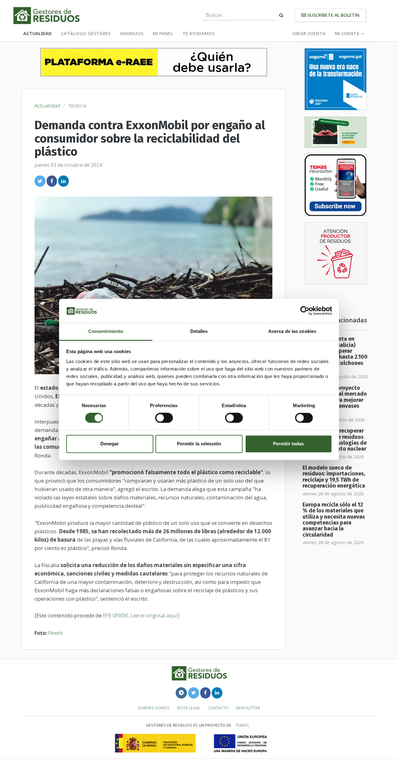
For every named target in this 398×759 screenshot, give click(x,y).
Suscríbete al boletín (332, 15)
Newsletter (248, 708)
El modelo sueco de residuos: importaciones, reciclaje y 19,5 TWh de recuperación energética (334, 477)
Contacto (218, 708)
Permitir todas (288, 443)
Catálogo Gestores (86, 33)
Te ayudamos (199, 33)
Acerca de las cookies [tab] (292, 331)
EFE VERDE (115, 615)
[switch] (164, 418)
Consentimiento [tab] (105, 331)
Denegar (109, 443)
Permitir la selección (199, 443)
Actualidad (37, 33)
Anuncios (131, 33)
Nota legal (188, 708)
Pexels (55, 632)
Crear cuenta (309, 33)
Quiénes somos (154, 708)
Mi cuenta (348, 33)
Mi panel (163, 33)
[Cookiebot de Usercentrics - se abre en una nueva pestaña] (305, 311)
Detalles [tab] (199, 331)
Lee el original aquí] (155, 615)
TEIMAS (242, 725)
